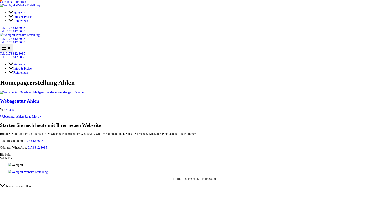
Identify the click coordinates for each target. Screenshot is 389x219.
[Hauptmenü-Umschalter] (6, 48)
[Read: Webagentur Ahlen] (42, 92)
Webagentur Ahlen (19, 101)
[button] (194, 28)
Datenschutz (191, 178)
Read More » (21, 116)
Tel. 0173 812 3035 (12, 31)
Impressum (209, 178)
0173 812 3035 (33, 140)
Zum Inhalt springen (13, 1)
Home (177, 178)
